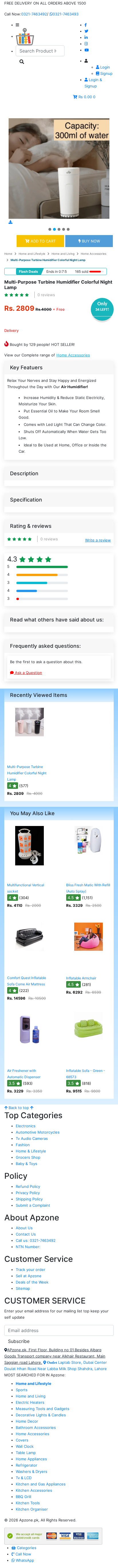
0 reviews (46, 294)
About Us (24, 1228)
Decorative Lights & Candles (41, 1415)
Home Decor (27, 1421)
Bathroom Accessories (36, 1427)
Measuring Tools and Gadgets (42, 1408)
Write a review (98, 540)
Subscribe (19, 1341)
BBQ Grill (23, 1496)
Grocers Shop (28, 1157)
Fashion (23, 1144)
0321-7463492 (34, 14)
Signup (106, 73)
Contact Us (26, 1234)
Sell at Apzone (29, 1276)
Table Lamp (26, 1452)
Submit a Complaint (33, 1205)
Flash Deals (28, 271)
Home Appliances (31, 1459)
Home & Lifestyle (31, 1151)
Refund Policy (28, 1186)
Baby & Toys (26, 1163)
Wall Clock (25, 1446)
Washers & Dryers (31, 1471)
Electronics (26, 1126)
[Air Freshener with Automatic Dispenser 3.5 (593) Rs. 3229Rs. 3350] (29, 1061)
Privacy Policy (28, 1192)
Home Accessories (93, 253)
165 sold (81, 271)
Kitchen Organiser (32, 1509)
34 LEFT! (102, 310)
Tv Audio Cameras (32, 1138)
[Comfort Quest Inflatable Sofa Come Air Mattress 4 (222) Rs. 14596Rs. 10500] (29, 969)
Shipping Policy (29, 1199)
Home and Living (63, 253)
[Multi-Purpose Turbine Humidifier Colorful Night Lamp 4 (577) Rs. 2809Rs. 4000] (29, 757)
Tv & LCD (24, 1477)
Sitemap (23, 1288)
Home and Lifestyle (32, 253)
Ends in (52, 271)
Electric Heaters (30, 1402)
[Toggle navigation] (17, 110)
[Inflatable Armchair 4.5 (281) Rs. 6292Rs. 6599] (88, 969)
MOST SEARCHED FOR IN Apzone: (35, 1375)
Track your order (30, 1269)
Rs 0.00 (85, 97)
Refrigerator (26, 1465)
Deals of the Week (32, 1282)
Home (8, 253)
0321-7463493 (65, 14)
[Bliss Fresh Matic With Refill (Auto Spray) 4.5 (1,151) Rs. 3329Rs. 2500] (88, 876)
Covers (22, 1440)
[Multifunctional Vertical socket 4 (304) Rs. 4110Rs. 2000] (29, 876)
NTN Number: (28, 1246)
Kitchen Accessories (34, 1490)
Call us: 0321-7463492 (36, 1240)
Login (104, 67)
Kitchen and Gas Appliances (41, 1484)
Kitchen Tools (28, 1503)
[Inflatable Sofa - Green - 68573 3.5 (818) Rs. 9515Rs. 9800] (88, 1061)
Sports (21, 1389)
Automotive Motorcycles (38, 1132)
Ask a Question (28, 672)
